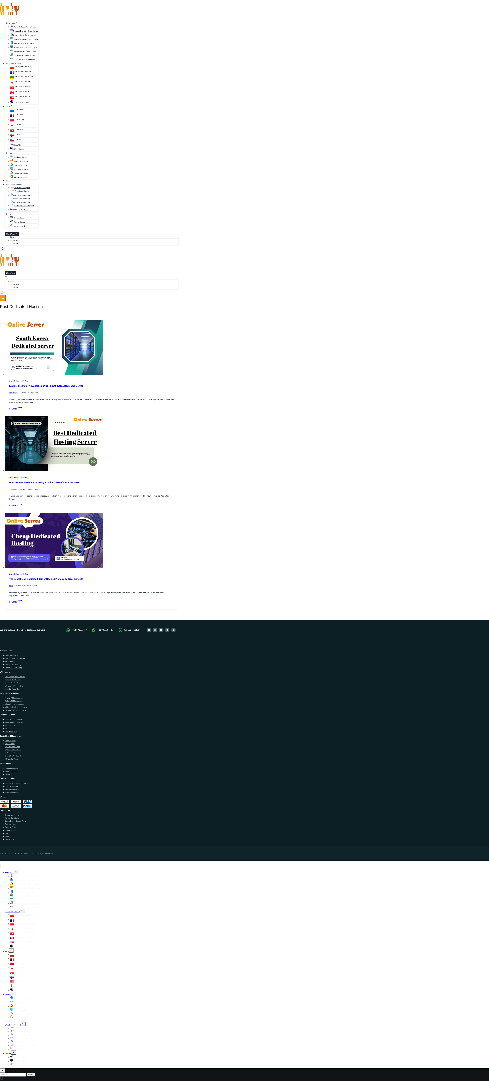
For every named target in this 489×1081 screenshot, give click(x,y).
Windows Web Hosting (14, 686)
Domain (8, 1053)
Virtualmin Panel (11, 753)
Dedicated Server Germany (23, 76)
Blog (7, 836)
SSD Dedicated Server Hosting (24, 43)
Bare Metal (9, 873)
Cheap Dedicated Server (15, 658)
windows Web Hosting (21, 169)
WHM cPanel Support (22, 188)
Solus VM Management (14, 701)
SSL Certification (11, 786)
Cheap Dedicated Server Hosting (25, 27)
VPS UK (17, 134)
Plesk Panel (10, 744)
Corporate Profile (12, 815)
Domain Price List (19, 226)
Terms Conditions (12, 818)
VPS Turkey (18, 129)
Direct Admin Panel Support (22, 195)
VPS (7, 951)
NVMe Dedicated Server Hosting (24, 51)
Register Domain (19, 218)
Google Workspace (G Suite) (16, 783)
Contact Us (9, 839)
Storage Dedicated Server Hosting (25, 47)
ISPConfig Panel (11, 759)
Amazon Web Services (14, 722)
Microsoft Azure (11, 725)
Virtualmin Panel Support (22, 202)
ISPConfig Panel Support (22, 210)
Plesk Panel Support (22, 191)
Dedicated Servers (12, 912)
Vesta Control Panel (13, 750)
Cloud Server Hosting (13, 668)
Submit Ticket (14, 240)
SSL (8, 181)
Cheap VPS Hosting (13, 664)
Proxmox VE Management (15, 710)
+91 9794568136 (131, 630)
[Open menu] (3, 298)
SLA (6, 833)
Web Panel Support (13, 1025)
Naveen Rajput (13, 393)
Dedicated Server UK (21, 91)
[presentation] (91, 348)
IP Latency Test (11, 830)
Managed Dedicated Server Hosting (25, 31)
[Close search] (2, 1070)
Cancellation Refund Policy (16, 821)
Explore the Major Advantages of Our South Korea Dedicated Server (46, 386)
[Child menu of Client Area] (6, 276)
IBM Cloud (9, 728)
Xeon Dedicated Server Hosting (24, 59)
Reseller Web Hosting (14, 689)
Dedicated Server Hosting (18, 381)
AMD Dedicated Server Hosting (24, 55)
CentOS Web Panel (13, 756)
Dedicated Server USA (22, 96)
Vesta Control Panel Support (23, 198)
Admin (11, 586)
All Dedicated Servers (21, 102)
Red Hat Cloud (11, 732)
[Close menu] (0, 866)
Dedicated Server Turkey (23, 86)
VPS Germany (19, 119)
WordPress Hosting (20, 157)
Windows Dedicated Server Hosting (25, 39)
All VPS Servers (18, 149)
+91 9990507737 (79, 630)
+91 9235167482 (105, 630)
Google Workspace (20, 177)
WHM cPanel (10, 741)
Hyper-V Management (14, 698)
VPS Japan (18, 124)
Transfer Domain (19, 222)
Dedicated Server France (23, 72)
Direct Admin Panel (12, 747)
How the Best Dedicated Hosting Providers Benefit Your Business (45, 482)
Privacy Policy (10, 824)
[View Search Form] (2, 249)
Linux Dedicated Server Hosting (24, 35)
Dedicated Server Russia (23, 67)
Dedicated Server (12, 655)
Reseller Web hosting (21, 173)
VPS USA (17, 139)
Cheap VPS (17, 145)
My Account (14, 243)
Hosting (8, 994)
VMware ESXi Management (16, 707)
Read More (15, 409)
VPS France (18, 114)
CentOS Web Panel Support (24, 206)
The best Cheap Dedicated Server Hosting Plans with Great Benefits (46, 579)
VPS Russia (18, 109)
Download (9, 774)
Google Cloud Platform (14, 719)
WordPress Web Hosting (15, 677)
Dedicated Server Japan (22, 81)
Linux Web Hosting (20, 165)
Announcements (11, 768)
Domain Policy (11, 827)
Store (12, 237)
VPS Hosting (10, 661)
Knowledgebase (11, 771)
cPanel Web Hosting (20, 161)
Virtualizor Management (14, 704)
